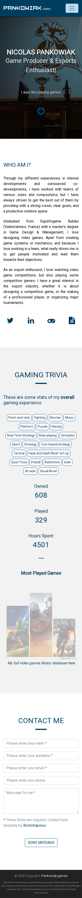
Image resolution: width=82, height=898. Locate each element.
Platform (26, 426)
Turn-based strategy (55, 444)
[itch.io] (51, 322)
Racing (57, 426)
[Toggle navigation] (72, 8)
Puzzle (43, 426)
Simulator (68, 435)
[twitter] (10, 322)
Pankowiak (23, 8)
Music (69, 417)
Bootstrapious (34, 825)
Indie (67, 462)
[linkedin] (31, 322)
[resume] (72, 322)
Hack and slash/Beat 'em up (49, 453)
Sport (16, 444)
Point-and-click (19, 417)
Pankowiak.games (54, 876)
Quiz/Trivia (19, 462)
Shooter (55, 417)
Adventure (52, 462)
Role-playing (48, 435)
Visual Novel (48, 471)
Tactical (19, 453)
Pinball (36, 462)
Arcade (30, 471)
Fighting (39, 417)
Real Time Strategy (21, 435)
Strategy (30, 444)
